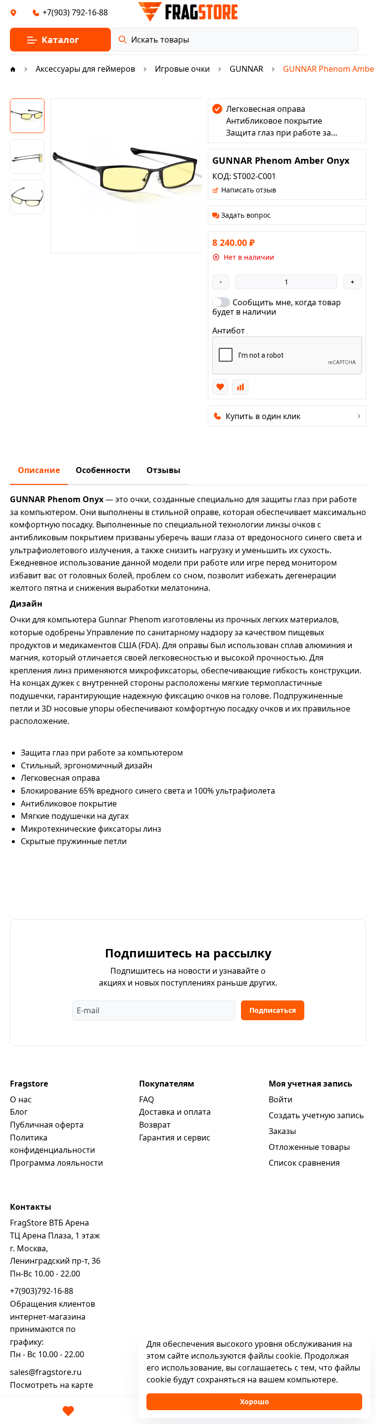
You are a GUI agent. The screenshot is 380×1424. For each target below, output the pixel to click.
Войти (280, 1099)
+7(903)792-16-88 (41, 1290)
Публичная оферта (47, 1124)
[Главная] (13, 69)
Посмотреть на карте (51, 1384)
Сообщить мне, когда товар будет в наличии (276, 307)
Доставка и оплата (175, 1111)
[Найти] (123, 39)
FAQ (146, 1099)
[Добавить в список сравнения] (240, 387)
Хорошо (254, 1401)
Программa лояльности (56, 1162)
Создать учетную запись (316, 1115)
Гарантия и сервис (174, 1137)
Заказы (282, 1131)
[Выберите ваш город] (13, 12)
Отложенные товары (309, 1146)
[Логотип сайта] (188, 12)
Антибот (228, 330)
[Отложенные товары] (68, 1411)
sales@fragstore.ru (46, 1372)
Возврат (155, 1124)
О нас (21, 1099)
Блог (19, 1111)
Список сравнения (304, 1162)
